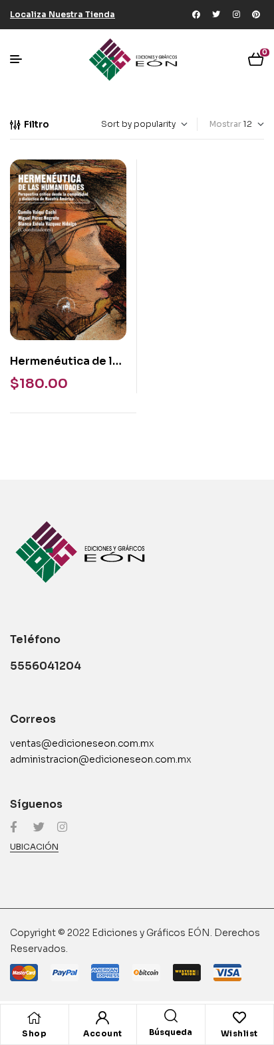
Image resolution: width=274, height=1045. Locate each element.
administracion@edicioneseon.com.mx (101, 759)
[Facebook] (196, 15)
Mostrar (225, 124)
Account (102, 1033)
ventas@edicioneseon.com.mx (82, 743)
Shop (34, 1033)
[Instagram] (236, 15)
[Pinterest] (256, 15)
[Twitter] (216, 15)
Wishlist (239, 1033)
